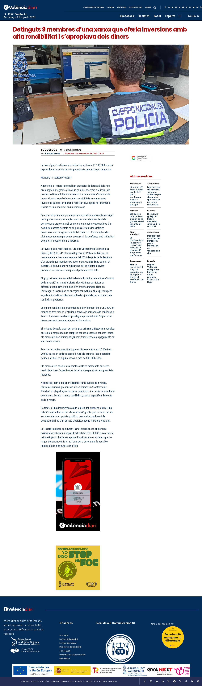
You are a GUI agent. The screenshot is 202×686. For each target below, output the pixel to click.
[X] (186, 7)
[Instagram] (169, 7)
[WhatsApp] (190, 7)
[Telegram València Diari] (78, 533)
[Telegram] (183, 7)
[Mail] (176, 7)
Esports (134, 210)
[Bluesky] (193, 7)
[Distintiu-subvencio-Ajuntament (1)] (172, 637)
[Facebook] (165, 7)
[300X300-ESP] (78, 568)
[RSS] (179, 7)
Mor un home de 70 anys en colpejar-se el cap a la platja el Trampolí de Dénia (136, 273)
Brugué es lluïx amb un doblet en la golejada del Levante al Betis (137, 220)
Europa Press (52, 153)
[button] (154, 7)
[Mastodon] (197, 7)
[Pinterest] (98, 541)
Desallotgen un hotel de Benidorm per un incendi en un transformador (153, 244)
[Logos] (101, 670)
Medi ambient (134, 233)
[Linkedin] (172, 7)
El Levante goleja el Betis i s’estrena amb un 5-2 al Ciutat (153, 220)
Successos (49, 150)
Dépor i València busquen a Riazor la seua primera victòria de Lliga (153, 273)
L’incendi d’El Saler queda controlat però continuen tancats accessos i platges (136, 196)
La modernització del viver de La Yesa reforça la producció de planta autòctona (137, 246)
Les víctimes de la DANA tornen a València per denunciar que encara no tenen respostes (154, 196)
